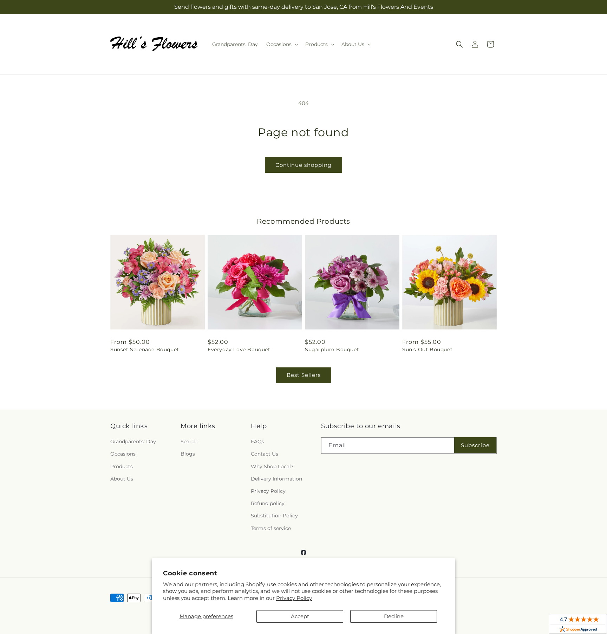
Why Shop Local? (272, 466)
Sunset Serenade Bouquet (144, 349)
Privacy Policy (294, 598)
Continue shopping (303, 165)
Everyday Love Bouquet (239, 349)
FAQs (257, 441)
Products (121, 466)
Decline (394, 616)
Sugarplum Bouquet (332, 349)
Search (189, 441)
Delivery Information (276, 479)
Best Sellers (304, 375)
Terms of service (271, 528)
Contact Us (264, 454)
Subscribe (475, 445)
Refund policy (268, 503)
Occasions (123, 454)
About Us (121, 479)
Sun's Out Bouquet (427, 349)
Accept (300, 616)
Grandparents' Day (133, 441)
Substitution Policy (274, 515)
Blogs (188, 454)
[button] (281, 44)
